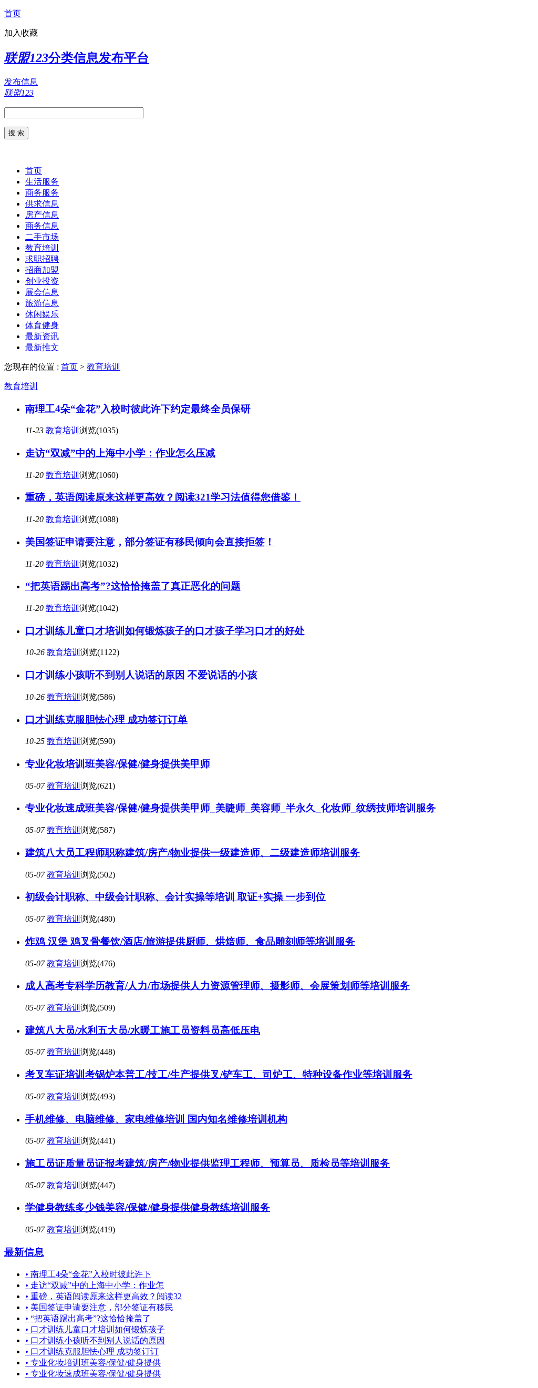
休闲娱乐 (42, 314)
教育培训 (42, 247)
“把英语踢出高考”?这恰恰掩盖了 (88, 1318)
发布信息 (21, 81)
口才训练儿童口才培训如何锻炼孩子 (95, 1329)
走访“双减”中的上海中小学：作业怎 (94, 1285)
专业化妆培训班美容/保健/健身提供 (93, 1362)
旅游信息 (42, 303)
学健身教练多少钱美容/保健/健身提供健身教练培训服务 (147, 1207)
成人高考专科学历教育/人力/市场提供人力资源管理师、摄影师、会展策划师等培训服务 (217, 985)
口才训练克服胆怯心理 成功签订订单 (106, 719)
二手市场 (42, 236)
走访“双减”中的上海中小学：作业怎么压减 (120, 452)
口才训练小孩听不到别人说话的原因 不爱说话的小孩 (141, 674)
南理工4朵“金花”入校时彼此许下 (88, 1274)
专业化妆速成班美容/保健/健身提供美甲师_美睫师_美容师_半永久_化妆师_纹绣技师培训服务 (230, 807)
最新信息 (24, 1252)
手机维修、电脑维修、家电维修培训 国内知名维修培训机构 (156, 1119)
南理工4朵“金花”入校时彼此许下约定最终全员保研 (138, 408)
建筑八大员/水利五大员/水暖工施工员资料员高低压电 (142, 1030)
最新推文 (42, 347)
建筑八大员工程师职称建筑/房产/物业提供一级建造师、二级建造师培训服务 (192, 852)
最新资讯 (42, 336)
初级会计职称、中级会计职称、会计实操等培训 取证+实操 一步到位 (175, 896)
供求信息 (42, 203)
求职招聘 (42, 258)
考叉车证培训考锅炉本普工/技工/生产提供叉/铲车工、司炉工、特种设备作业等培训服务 (218, 1074)
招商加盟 (42, 270)
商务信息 (42, 225)
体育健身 (42, 325)
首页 (12, 13)
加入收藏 (21, 32)
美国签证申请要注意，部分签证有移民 (99, 1307)
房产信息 (42, 214)
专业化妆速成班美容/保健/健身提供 (93, 1373)
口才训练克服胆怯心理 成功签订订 (92, 1351)
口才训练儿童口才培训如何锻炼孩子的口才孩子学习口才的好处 (165, 630)
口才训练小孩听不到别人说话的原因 (95, 1340)
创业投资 (42, 281)
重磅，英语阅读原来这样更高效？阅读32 (103, 1296)
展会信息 (42, 292)
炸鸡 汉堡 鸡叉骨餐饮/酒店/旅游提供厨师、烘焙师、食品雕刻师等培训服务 (190, 941)
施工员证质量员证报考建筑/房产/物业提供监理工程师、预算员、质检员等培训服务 (207, 1163)
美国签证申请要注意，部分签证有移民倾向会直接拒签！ (150, 541)
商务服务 (42, 192)
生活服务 (42, 181)
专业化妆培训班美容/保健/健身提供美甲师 (117, 763)
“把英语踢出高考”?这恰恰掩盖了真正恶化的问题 (133, 585)
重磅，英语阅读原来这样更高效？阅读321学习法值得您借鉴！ (163, 497)
